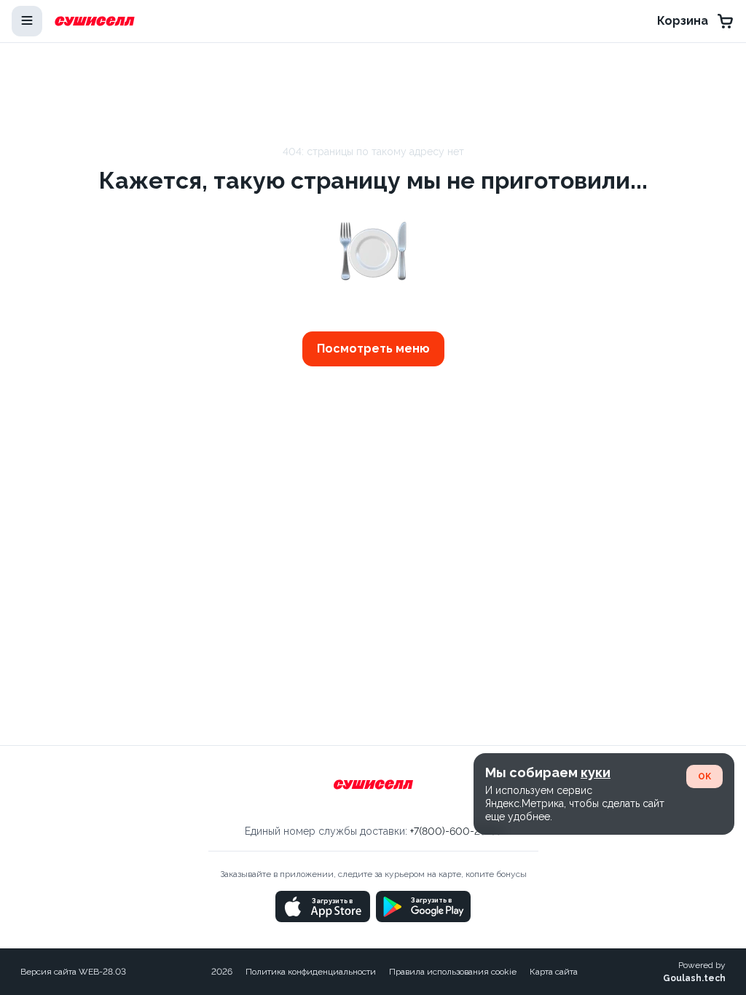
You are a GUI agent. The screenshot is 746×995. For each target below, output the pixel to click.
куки (595, 772)
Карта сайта (554, 972)
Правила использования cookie (453, 972)
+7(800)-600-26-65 (456, 831)
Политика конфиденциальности (311, 972)
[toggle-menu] (27, 21)
